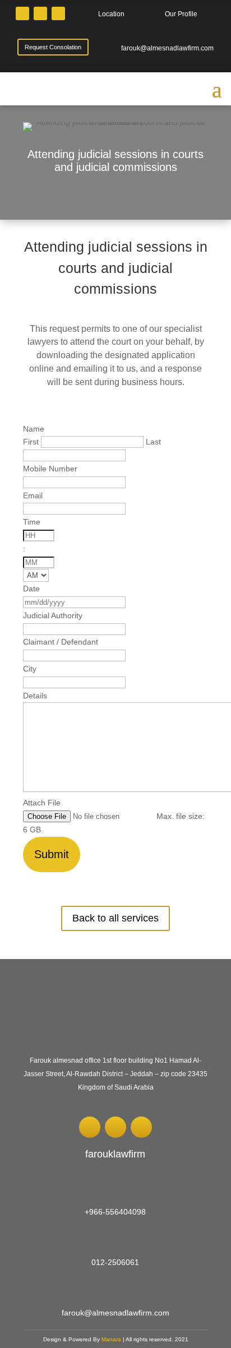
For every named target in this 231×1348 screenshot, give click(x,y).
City (29, 668)
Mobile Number (50, 468)
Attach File (42, 802)
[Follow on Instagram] (40, 13)
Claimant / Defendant (60, 641)
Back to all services (115, 918)
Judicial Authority (52, 615)
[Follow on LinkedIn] (58, 13)
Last (153, 441)
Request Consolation (53, 47)
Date (31, 588)
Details (35, 695)
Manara (112, 1339)
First (31, 441)
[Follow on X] (22, 13)
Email (33, 495)
